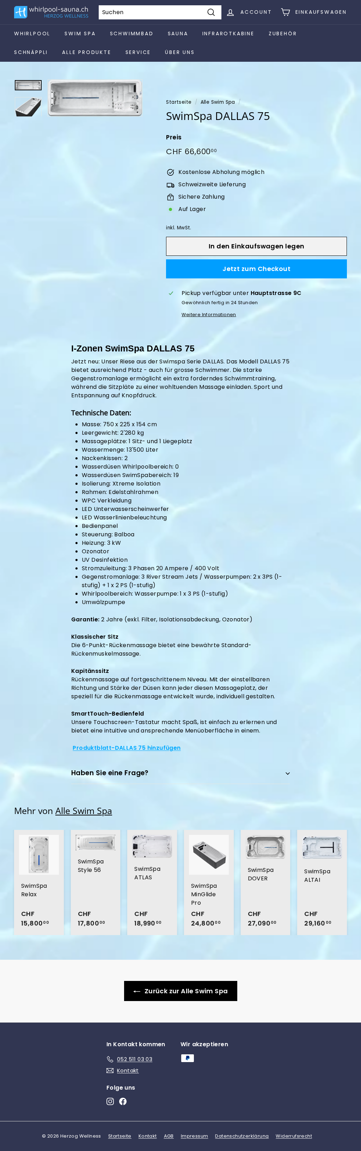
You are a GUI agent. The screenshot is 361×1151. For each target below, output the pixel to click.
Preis (174, 137)
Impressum (194, 1136)
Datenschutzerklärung (242, 1136)
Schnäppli (31, 52)
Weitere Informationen (209, 315)
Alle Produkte (86, 52)
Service (138, 52)
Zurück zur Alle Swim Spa (185, 991)
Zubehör (283, 33)
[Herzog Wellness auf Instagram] (110, 1101)
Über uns (180, 52)
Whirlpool (32, 33)
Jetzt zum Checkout (256, 268)
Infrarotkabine (228, 33)
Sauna (178, 33)
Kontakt (148, 1136)
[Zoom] (95, 98)
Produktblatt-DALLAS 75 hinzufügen (126, 748)
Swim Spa (80, 33)
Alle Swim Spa (218, 102)
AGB (169, 1136)
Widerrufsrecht (294, 1136)
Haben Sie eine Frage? (110, 773)
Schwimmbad (132, 33)
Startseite (178, 102)
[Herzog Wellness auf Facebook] (123, 1101)
